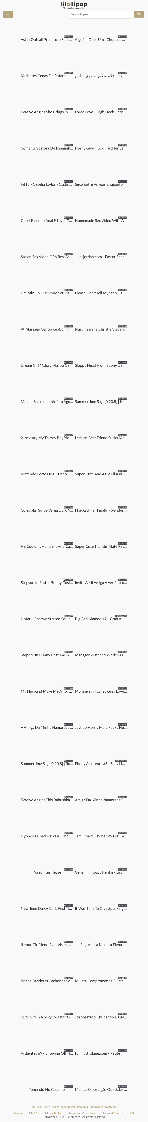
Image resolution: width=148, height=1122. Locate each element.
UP (132, 1113)
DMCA (33, 1113)
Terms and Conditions (82, 1113)
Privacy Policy (53, 1113)
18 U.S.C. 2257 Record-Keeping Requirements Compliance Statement (74, 1107)
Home (18, 1113)
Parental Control (113, 1113)
